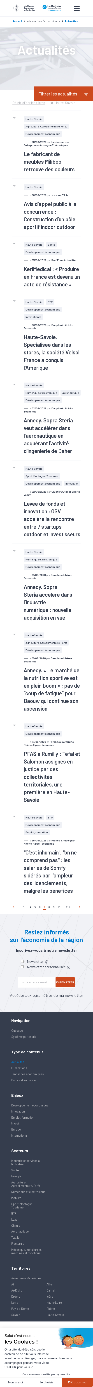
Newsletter (35, 961)
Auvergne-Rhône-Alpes (26, 1278)
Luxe (14, 1219)
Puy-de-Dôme (20, 1308)
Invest (15, 1123)
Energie (16, 1176)
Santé (51, 244)
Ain (13, 1284)
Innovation (72, 483)
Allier (49, 1284)
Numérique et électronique (41, 392)
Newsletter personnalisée (46, 967)
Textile (15, 1237)
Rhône (50, 1308)
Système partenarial (24, 1036)
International (33, 316)
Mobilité (16, 1198)
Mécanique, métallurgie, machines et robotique (26, 1251)
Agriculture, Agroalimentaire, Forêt (46, 126)
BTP (50, 302)
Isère (49, 1296)
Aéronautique (70, 392)
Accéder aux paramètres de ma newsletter (46, 995)
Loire (14, 1302)
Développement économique (43, 133)
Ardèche (16, 1290)
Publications (19, 1068)
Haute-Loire (54, 1302)
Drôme (15, 1296)
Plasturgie (17, 1243)
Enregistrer (65, 982)
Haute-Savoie (34, 118)
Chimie (15, 1225)
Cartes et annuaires (24, 1080)
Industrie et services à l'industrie (25, 1162)
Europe (16, 1129)
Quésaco (17, 1030)
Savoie (15, 1315)
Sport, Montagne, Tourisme (42, 476)
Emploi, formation (37, 832)
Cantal (50, 1290)
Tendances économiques (27, 1074)
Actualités (17, 1062)
